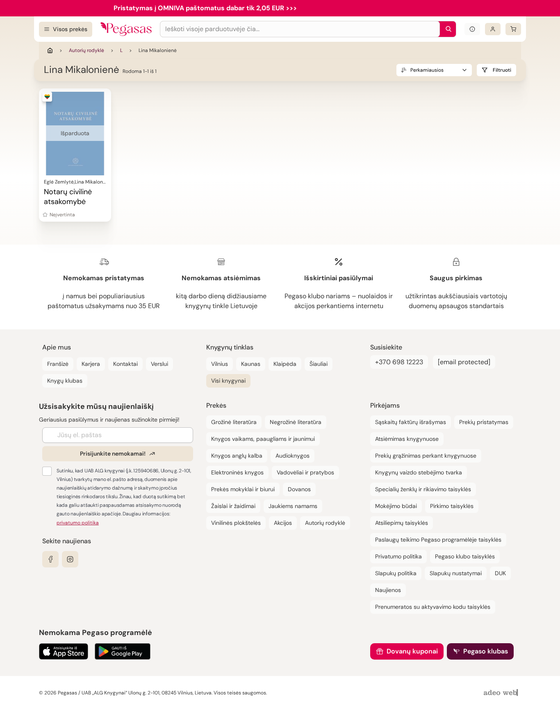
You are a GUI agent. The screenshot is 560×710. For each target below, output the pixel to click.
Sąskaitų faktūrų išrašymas (410, 422)
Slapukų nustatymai (456, 573)
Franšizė (57, 363)
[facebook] (50, 559)
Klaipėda (284, 363)
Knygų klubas (64, 380)
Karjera (91, 363)
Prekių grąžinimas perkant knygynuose (425, 455)
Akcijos (283, 522)
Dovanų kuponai (412, 651)
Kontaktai (125, 363)
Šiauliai (319, 363)
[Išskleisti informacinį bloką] (472, 29)
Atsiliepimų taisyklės (401, 522)
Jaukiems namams (293, 506)
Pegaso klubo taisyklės (465, 556)
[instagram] (70, 559)
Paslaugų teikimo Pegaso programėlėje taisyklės (438, 539)
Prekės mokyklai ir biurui (243, 489)
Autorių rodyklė (86, 50)
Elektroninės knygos (237, 472)
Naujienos (388, 590)
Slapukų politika (396, 573)
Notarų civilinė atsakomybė (68, 196)
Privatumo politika (398, 556)
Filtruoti (502, 70)
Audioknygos (292, 455)
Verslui (159, 363)
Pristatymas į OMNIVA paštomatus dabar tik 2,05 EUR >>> (205, 8)
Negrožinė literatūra (295, 422)
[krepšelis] (513, 29)
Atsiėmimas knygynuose (407, 438)
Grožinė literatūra (234, 422)
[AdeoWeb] (502, 693)
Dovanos (299, 489)
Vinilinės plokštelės (236, 522)
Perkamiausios (427, 70)
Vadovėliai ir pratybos (305, 472)
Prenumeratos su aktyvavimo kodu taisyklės (432, 606)
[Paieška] (446, 29)
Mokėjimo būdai (396, 506)
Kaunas (250, 363)
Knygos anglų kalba (236, 455)
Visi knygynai (228, 380)
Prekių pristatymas (483, 422)
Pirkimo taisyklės (451, 506)
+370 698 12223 (399, 362)
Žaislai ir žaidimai (233, 506)
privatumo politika (78, 522)
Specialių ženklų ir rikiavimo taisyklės (423, 489)
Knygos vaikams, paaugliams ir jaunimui (263, 438)
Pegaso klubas (485, 651)
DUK (500, 573)
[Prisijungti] (493, 29)
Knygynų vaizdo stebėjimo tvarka (418, 472)
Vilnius (219, 363)
